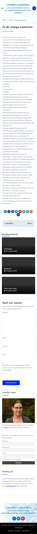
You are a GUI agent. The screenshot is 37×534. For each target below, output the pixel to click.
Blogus (30, 525)
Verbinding (8, 249)
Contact (10, 531)
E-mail (5, 346)
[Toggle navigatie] (2, 8)
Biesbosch (7, 269)
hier (6, 427)
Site (3, 354)
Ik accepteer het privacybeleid (12, 459)
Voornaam (5, 441)
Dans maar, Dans (10, 288)
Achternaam (5, 447)
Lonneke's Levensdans (18, 4)
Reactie (5, 312)
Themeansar (18, 527)
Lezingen (18, 531)
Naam (4, 338)
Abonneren (25, 531)
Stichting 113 (11, 486)
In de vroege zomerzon (18, 27)
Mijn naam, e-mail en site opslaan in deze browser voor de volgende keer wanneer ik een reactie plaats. (17, 367)
